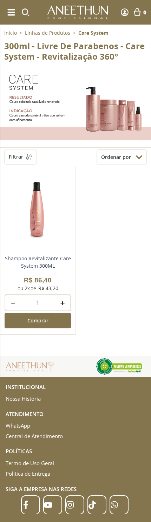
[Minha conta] (124, 12)
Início (10, 32)
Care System (93, 33)
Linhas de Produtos (47, 33)
